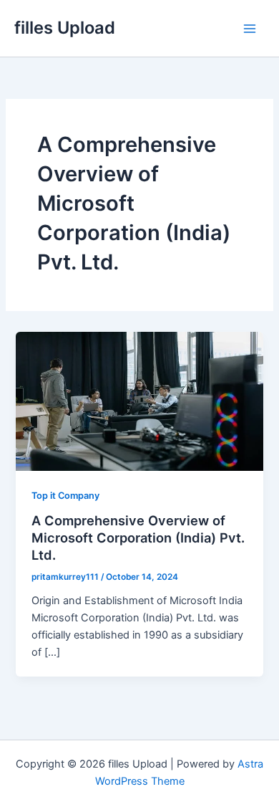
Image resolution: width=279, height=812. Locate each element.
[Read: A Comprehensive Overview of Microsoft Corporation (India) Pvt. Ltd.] (139, 400)
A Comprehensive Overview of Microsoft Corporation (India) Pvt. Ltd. (138, 537)
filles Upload (64, 27)
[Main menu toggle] (250, 29)
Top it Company (65, 495)
